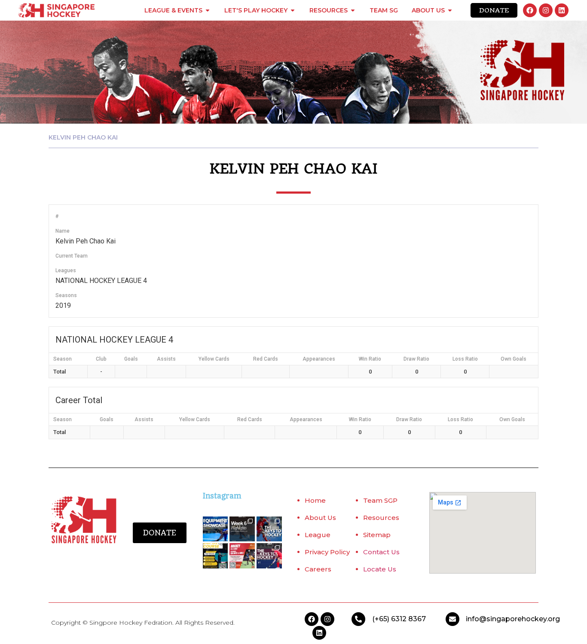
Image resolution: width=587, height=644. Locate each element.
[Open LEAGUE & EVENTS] (208, 10)
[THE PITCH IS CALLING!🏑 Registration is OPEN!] (242, 555)
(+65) (381, 619)
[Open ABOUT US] (450, 10)
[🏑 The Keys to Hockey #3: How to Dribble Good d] (269, 529)
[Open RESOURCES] (353, 10)
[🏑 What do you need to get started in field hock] (215, 529)
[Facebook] (530, 10)
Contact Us (381, 552)
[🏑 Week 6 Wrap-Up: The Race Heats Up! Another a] (242, 529)
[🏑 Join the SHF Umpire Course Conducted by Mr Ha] (215, 555)
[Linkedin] (562, 10)
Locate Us (379, 569)
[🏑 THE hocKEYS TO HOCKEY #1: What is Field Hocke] (269, 555)
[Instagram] (546, 10)
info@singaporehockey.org (513, 619)
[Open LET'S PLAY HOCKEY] (293, 10)
